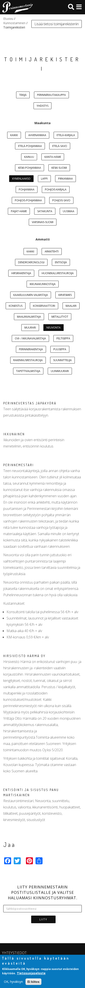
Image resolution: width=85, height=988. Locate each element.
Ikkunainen (14, 434)
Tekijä (23, 95)
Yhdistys (42, 106)
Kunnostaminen (14, 23)
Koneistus (15, 306)
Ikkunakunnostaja (43, 284)
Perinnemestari (18, 465)
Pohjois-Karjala (55, 189)
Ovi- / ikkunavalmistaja (30, 338)
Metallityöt (59, 317)
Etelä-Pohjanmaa (30, 146)
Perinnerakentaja (31, 349)
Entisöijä (61, 262)
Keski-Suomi (59, 168)
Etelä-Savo (59, 146)
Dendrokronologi (31, 262)
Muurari (30, 327)
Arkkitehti (52, 251)
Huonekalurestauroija (58, 273)
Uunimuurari (60, 371)
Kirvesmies (65, 295)
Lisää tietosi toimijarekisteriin (56, 24)
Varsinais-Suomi (42, 222)
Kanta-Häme (52, 157)
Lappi (44, 178)
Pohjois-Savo (61, 200)
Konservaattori (44, 306)
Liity (43, 919)
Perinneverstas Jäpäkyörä (29, 403)
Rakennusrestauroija (28, 360)
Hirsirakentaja (21, 273)
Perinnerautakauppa (51, 95)
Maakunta (42, 123)
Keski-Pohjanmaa (29, 168)
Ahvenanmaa (37, 135)
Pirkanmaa (65, 178)
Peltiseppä (63, 338)
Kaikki (14, 135)
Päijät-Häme (19, 211)
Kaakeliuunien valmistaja (30, 295)
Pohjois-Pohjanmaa (28, 200)
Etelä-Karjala (66, 135)
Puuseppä (59, 349)
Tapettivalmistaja (28, 371)
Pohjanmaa (26, 189)
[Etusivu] (16, 7)
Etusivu (8, 19)
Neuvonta (53, 327)
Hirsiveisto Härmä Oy (24, 656)
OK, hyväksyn (13, 982)
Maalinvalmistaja (29, 317)
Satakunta (44, 211)
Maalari (71, 306)
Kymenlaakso (21, 178)
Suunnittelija (62, 360)
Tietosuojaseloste (31, 973)
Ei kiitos (33, 981)
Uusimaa (68, 211)
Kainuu (29, 157)
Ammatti (43, 239)
